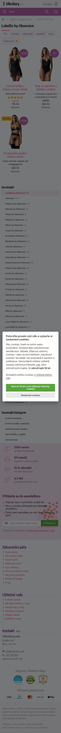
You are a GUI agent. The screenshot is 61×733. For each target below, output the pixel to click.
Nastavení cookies (30, 395)
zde (38, 364)
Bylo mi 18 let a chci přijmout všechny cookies (30, 387)
